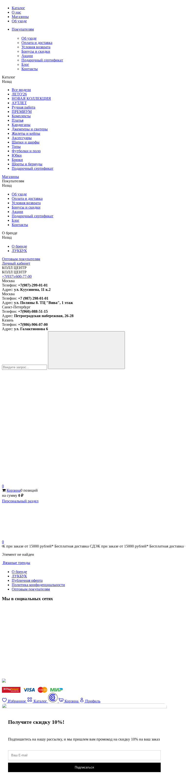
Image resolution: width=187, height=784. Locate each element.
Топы (16, 146)
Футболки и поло (26, 151)
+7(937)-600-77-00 (17, 276)
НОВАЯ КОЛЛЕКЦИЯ (31, 98)
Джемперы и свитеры (30, 129)
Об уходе (19, 21)
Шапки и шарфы (25, 142)
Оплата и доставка (36, 43)
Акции (27, 56)
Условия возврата (35, 47)
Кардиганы (21, 125)
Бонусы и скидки (35, 51)
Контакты (29, 69)
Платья (17, 120)
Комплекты (21, 116)
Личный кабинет (16, 263)
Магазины (20, 17)
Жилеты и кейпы (26, 133)
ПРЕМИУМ (22, 112)
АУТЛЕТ (19, 103)
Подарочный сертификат (42, 60)
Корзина (13, 490)
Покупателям (23, 29)
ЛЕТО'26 (19, 94)
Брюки (17, 160)
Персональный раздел (20, 501)
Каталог (18, 8)
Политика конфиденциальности (38, 585)
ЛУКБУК (19, 251)
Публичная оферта (27, 580)
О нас (16, 12)
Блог (25, 64)
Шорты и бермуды (27, 164)
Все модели (21, 90)
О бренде (19, 246)
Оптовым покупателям (21, 259)
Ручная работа (23, 107)
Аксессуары (22, 138)
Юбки (17, 155)
